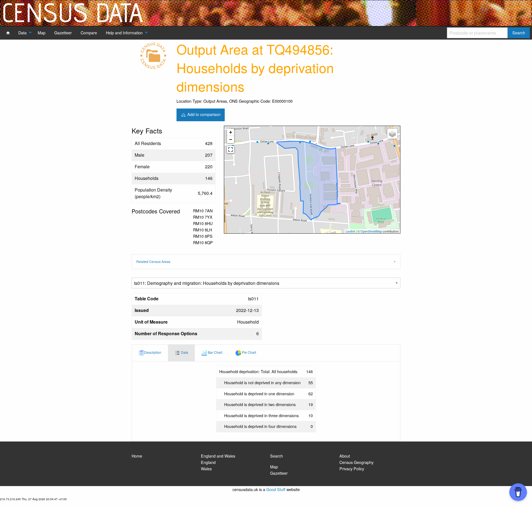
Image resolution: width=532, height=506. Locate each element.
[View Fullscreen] (230, 149)
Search (276, 456)
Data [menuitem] (22, 32)
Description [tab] (152, 352)
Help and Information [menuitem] (124, 32)
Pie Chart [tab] (248, 352)
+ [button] (230, 132)
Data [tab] (184, 352)
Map (274, 466)
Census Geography (356, 462)
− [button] (230, 139)
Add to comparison (203, 114)
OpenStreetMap (371, 231)
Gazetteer (279, 473)
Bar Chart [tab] (214, 352)
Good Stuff (275, 489)
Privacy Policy (351, 468)
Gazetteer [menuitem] (63, 32)
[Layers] (392, 134)
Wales (206, 468)
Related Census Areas (153, 261)
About (344, 456)
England (208, 462)
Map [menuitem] (41, 32)
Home (137, 456)
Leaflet (350, 231)
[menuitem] (8, 32)
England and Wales (218, 456)
